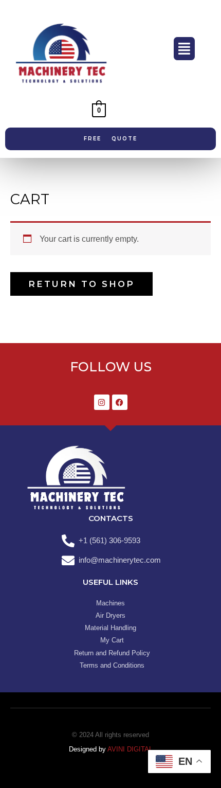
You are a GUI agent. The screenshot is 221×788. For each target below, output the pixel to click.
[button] (184, 49)
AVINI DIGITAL (130, 749)
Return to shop (81, 284)
